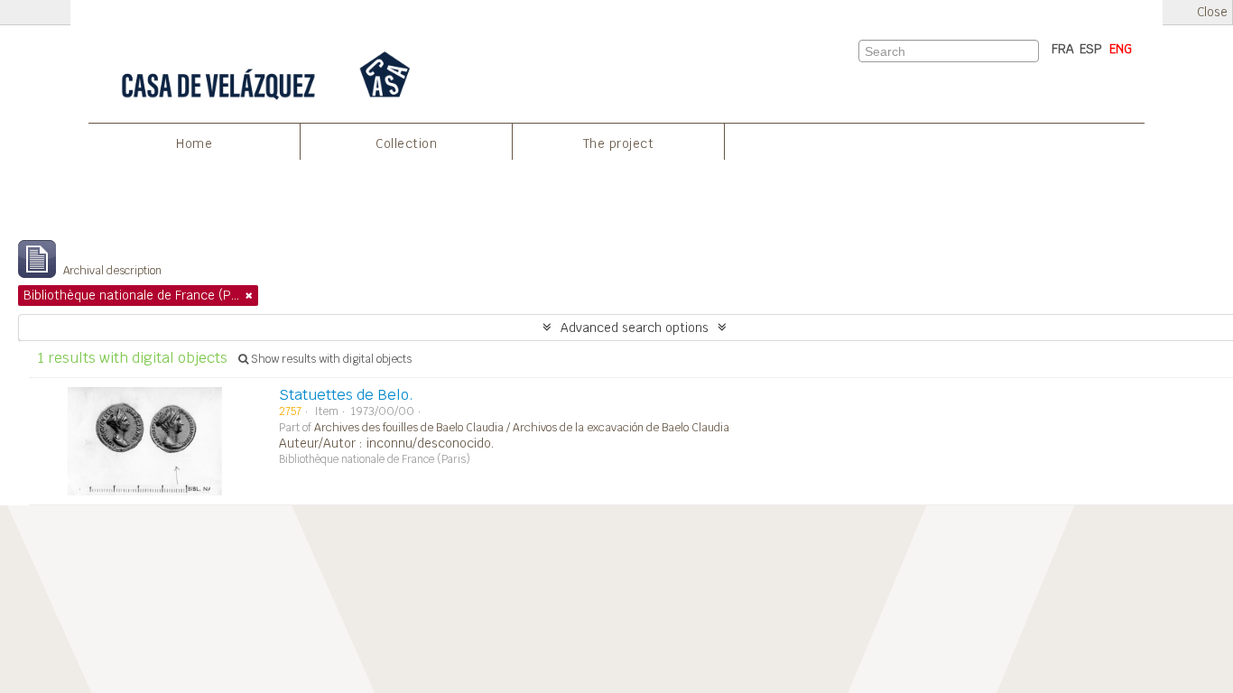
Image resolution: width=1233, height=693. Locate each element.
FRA (1063, 49)
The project (618, 143)
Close (1212, 12)
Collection (406, 143)
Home (194, 143)
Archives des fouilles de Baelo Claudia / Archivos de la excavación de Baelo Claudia (521, 427)
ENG (1120, 49)
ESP (1091, 49)
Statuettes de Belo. (346, 394)
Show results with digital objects (330, 359)
